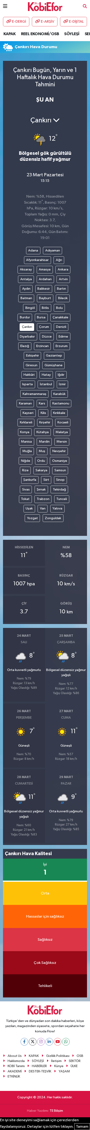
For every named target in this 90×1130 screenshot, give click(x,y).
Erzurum (62, 346)
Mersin (62, 441)
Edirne (63, 336)
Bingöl (30, 308)
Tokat (25, 499)
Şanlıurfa (29, 479)
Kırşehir (44, 422)
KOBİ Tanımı (16, 1066)
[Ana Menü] (5, 6)
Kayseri (28, 413)
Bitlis (45, 308)
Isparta (27, 384)
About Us (15, 1056)
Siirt (46, 479)
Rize (25, 470)
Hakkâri (29, 374)
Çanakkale (60, 317)
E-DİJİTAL (76, 22)
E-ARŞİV (47, 22)
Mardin (44, 441)
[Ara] (85, 6)
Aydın (26, 288)
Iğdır (61, 374)
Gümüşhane (54, 365)
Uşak (29, 508)
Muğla (27, 451)
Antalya (26, 279)
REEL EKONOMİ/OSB (40, 34)
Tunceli (61, 499)
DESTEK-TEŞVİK (40, 1071)
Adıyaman (52, 250)
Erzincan (42, 346)
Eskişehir (32, 355)
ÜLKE (74, 1066)
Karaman (25, 403)
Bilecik (63, 298)
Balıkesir (43, 288)
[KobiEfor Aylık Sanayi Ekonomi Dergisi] (45, 6)
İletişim (56, 1061)
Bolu (59, 308)
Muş (42, 451)
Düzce (47, 336)
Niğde (25, 461)
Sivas (26, 489)
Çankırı (27, 327)
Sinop (60, 479)
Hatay (46, 374)
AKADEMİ (15, 1071)
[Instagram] (41, 1042)
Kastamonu (60, 403)
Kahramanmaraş (34, 394)
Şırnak (41, 489)
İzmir (62, 384)
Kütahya (42, 432)
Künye (58, 1066)
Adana (33, 250)
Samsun (60, 470)
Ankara (63, 269)
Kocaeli (62, 422)
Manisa (26, 441)
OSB (80, 1056)
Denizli (61, 327)
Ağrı (59, 260)
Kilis (43, 413)
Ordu (41, 461)
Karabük (59, 394)
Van (42, 508)
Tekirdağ (59, 489)
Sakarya (41, 470)
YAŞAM (64, 1071)
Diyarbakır (27, 336)
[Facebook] (24, 1042)
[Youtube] (57, 1042)
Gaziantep (54, 355)
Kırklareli (26, 422)
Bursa (41, 317)
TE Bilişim (56, 1110)
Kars (42, 403)
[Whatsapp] (66, 1042)
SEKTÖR (75, 1061)
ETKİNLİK (14, 1076)
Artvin (63, 279)
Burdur (25, 317)
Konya (24, 432)
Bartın (61, 288)
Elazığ (24, 346)
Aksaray (26, 269)
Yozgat (32, 518)
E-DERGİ (19, 22)
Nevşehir (59, 451)
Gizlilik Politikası (57, 1056)
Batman (26, 298)
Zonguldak (53, 518)
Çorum (44, 327)
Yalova (57, 508)
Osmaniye (59, 461)
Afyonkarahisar (37, 260)
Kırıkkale (59, 413)
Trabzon (43, 499)
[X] (32, 1042)
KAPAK (9, 34)
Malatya (62, 432)
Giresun (31, 365)
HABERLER (39, 1066)
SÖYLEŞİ (71, 34)
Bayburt (45, 298)
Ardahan (45, 279)
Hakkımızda (16, 1061)
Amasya (45, 269)
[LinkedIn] (49, 1042)
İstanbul (46, 384)
